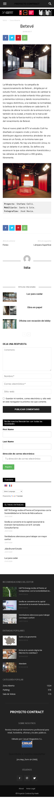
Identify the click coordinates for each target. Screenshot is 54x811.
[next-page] (28, 334)
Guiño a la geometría (27, 637)
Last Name (8, 441)
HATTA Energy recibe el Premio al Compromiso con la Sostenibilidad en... (34, 590)
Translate (19, 496)
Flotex (5, 245)
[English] (5, 485)
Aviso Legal (30, 788)
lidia (27, 267)
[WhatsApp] (24, 38)
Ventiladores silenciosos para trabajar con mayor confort (25, 537)
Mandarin (22, 663)
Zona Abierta (15, 20)
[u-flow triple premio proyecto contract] (27, 12)
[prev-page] (24, 334)
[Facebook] (5, 38)
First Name (8, 429)
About (21, 788)
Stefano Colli (25, 204)
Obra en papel (34, 307)
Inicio (5, 20)
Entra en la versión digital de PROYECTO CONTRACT (30, 652)
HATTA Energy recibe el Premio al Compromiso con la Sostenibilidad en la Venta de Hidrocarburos (27, 511)
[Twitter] (12, 38)
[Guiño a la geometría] (10, 640)
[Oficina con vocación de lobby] (10, 324)
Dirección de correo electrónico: (19, 453)
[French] (10, 485)
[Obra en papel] (10, 310)
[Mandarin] (10, 667)
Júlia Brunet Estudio (13, 549)
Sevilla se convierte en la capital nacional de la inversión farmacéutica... (34, 603)
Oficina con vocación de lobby (34, 320)
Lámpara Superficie (42, 245)
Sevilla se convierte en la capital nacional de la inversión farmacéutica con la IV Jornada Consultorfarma (24, 525)
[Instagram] (27, 778)
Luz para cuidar (35, 293)
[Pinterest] (18, 38)
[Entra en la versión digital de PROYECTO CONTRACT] (10, 654)
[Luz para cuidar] (10, 297)
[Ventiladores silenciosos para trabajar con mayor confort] (10, 619)
